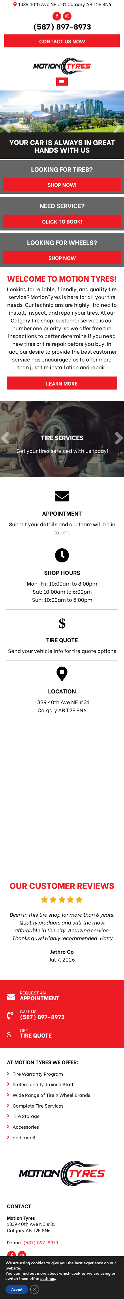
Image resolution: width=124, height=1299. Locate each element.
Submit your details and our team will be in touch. (62, 522)
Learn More (62, 383)
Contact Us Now (62, 41)
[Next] (117, 127)
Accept (16, 1289)
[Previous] (6, 127)
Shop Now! (62, 184)
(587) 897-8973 (62, 26)
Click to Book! (62, 221)
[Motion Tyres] (62, 61)
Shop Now (62, 257)
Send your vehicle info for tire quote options (62, 644)
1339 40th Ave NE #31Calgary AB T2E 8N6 (62, 700)
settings (47, 1278)
